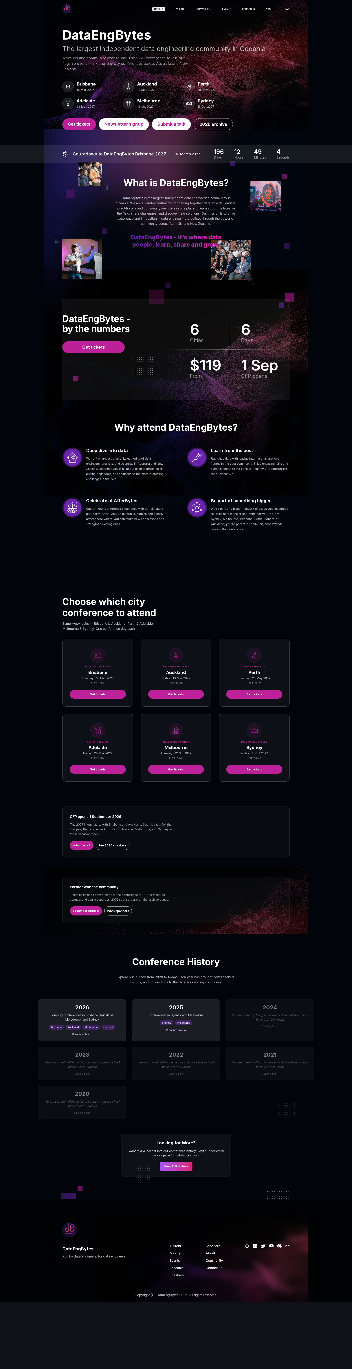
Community (203, 9)
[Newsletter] (287, 1246)
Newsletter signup (123, 124)
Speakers (177, 1275)
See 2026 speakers (112, 845)
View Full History (176, 1166)
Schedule (177, 1268)
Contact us (214, 1268)
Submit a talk (171, 124)
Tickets (159, 9)
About (270, 9)
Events (226, 9)
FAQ (287, 9)
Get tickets (79, 124)
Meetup (180, 9)
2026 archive (213, 124)
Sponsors (248, 9)
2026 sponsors (118, 911)
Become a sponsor (86, 911)
